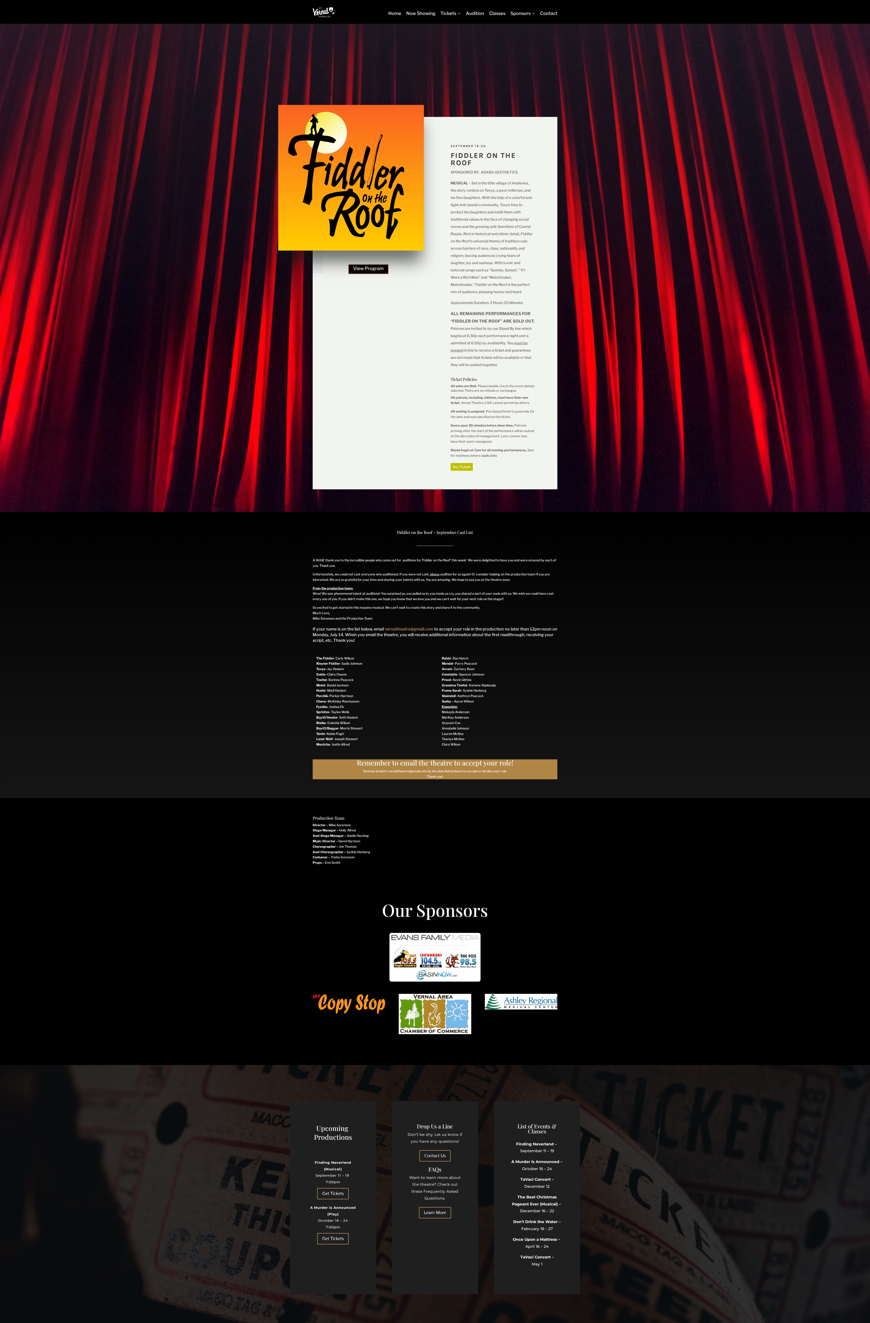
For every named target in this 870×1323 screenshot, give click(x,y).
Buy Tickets (462, 467)
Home (394, 13)
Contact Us (435, 1156)
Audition (475, 13)
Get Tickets (333, 1193)
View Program (368, 268)
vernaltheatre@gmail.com (409, 629)
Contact (548, 13)
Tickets (448, 13)
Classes (497, 13)
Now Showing (420, 13)
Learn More (435, 1212)
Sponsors (520, 13)
